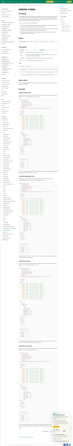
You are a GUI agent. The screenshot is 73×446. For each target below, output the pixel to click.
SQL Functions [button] (4, 120)
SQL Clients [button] (4, 91)
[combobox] (7, 5)
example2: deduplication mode (66, 28)
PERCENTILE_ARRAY (7, 199)
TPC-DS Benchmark (5, 53)
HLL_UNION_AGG (6, 180)
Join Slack (57, 426)
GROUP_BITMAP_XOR (7, 168)
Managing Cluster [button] (5, 59)
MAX (4, 187)
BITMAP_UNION (6, 139)
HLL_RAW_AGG (6, 178)
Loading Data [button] (4, 28)
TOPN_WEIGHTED (6, 224)
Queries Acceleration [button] (6, 36)
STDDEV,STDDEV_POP (7, 212)
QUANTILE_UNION (6, 203)
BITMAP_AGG (5, 136)
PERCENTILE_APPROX (7, 197)
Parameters (62, 21)
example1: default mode (65, 25)
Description (63, 18)
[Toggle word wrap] (55, 66)
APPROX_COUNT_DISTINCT (8, 128)
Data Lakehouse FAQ (5, 107)
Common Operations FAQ (6, 101)
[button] (15, 5)
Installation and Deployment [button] (7, 22)
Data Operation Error (5, 103)
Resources (25, 1)
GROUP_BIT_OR (6, 164)
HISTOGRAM (5, 176)
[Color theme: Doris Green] (45, 2)
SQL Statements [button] (5, 239)
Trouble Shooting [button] (5, 72)
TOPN (4, 220)
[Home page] (18, 5)
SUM (4, 216)
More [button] (3, 95)
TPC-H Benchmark (5, 51)
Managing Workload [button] (6, 61)
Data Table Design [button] (5, 26)
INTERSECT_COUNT (6, 182)
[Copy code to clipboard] (57, 41)
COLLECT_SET (5, 147)
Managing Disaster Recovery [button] (7, 63)
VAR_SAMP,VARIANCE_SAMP (8, 226)
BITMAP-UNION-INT (6, 143)
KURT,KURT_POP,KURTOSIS (8, 184)
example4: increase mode (66, 31)
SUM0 (4, 218)
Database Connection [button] (6, 24)
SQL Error (3, 105)
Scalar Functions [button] (5, 122)
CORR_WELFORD (6, 149)
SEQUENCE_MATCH (6, 209)
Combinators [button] (5, 232)
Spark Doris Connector (6, 80)
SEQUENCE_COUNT (6, 207)
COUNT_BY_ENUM (6, 155)
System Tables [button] (5, 70)
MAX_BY (4, 189)
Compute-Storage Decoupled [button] (8, 41)
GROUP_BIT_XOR (6, 166)
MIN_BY (4, 193)
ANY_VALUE (5, 126)
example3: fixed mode (65, 29)
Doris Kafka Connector (6, 84)
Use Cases (16, 1)
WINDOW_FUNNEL (6, 230)
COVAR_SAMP (5, 159)
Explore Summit (66, 431)
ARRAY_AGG (5, 130)
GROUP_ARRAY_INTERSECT (8, 161)
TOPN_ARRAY (5, 222)
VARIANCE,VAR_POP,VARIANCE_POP (9, 228)
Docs (20, 1)
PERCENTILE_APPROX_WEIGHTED (9, 201)
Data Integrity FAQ (5, 111)
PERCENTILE (5, 195)
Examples (62, 24)
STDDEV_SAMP (6, 214)
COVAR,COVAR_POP (6, 157)
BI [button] (2, 89)
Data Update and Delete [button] (6, 30)
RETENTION (5, 205)
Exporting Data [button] (5, 32)
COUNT (4, 153)
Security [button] (3, 43)
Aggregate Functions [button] (6, 124)
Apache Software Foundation (17, 444)
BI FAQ (3, 109)
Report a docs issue (58, 438)
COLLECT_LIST (5, 145)
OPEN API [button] (4, 74)
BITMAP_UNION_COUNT (7, 141)
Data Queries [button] (4, 34)
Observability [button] (4, 93)
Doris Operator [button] (5, 86)
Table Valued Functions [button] (7, 237)
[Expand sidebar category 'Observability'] (15, 40)
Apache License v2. (28, 444)
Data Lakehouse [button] (5, 37)
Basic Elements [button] (5, 118)
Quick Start (4, 12)
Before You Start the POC (6, 14)
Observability (4, 39)
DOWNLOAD (69, 1)
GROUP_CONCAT (6, 170)
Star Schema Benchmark (6, 49)
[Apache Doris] (3, 2)
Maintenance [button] (4, 66)
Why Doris (10, 1)
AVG (4, 132)
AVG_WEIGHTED (6, 134)
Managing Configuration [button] (6, 68)
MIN (4, 191)
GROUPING (5, 172)
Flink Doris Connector (5, 82)
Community (31, 1)
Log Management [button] (5, 64)
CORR (4, 151)
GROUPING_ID (5, 174)
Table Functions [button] (5, 235)
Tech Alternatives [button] (5, 16)
